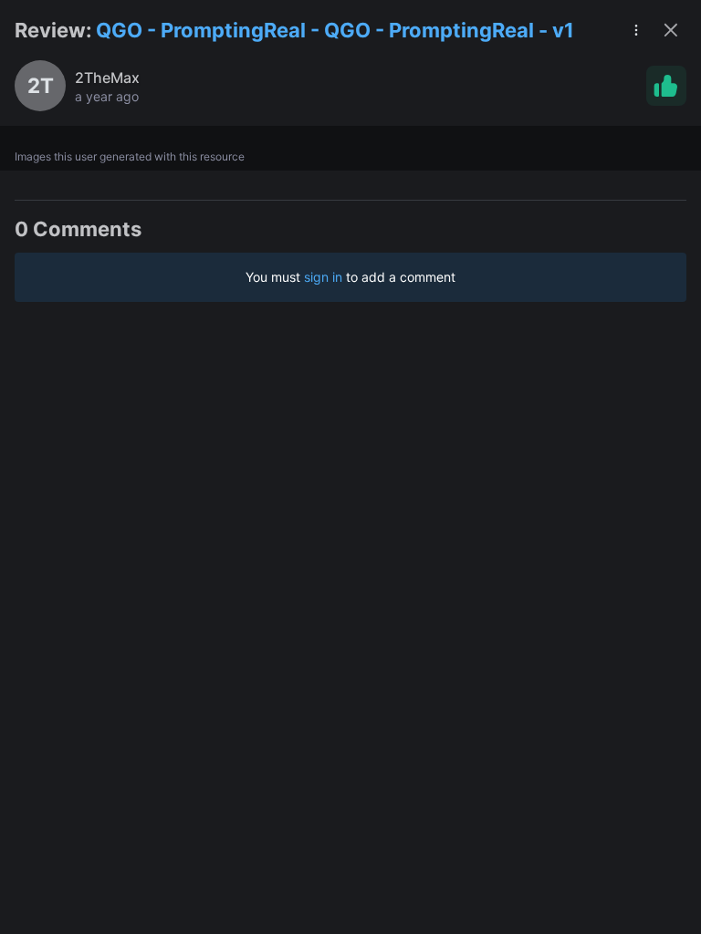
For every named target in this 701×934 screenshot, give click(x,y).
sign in (323, 277)
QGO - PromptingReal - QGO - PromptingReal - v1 (335, 30)
